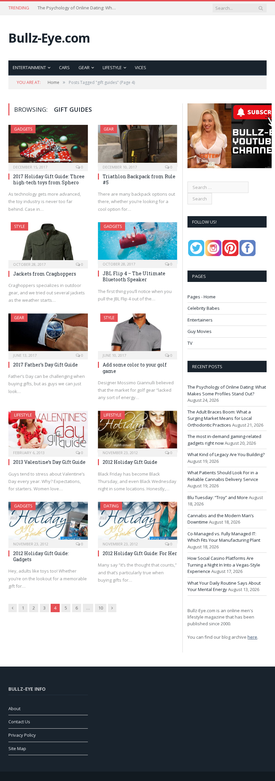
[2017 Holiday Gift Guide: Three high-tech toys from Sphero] (48, 146)
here (252, 637)
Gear (84, 67)
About (14, 708)
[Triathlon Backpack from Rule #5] (137, 146)
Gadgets (23, 129)
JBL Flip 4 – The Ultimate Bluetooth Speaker (134, 276)
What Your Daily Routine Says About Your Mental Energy (224, 586)
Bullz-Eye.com (49, 37)
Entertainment (29, 67)
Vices (140, 67)
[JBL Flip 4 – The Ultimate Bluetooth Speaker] (137, 243)
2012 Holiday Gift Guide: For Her (140, 553)
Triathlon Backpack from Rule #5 (139, 179)
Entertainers (200, 320)
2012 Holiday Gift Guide (130, 462)
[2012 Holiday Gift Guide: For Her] (137, 523)
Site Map (17, 748)
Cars (64, 67)
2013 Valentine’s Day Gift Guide (49, 462)
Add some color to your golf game (135, 367)
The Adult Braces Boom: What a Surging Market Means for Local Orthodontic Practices (78, 8)
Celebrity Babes (203, 308)
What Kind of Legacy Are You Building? (226, 454)
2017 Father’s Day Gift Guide (45, 364)
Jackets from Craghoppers (44, 274)
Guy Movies (199, 331)
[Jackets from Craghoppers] (48, 243)
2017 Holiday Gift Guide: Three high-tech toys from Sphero (49, 179)
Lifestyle (112, 67)
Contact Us (19, 722)
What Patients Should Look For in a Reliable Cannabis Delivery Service (222, 476)
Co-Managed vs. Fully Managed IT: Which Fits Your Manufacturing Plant (223, 537)
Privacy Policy (22, 735)
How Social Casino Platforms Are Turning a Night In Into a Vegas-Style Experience (223, 564)
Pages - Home (201, 297)
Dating (111, 506)
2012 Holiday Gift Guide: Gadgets (41, 556)
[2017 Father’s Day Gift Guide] (48, 334)
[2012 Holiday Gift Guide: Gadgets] (48, 523)
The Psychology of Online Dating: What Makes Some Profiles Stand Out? (226, 390)
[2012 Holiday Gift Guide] (137, 432)
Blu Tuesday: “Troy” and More (217, 497)
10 (100, 608)
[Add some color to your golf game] (137, 334)
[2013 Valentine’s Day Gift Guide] (48, 432)
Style (19, 226)
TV (189, 343)
